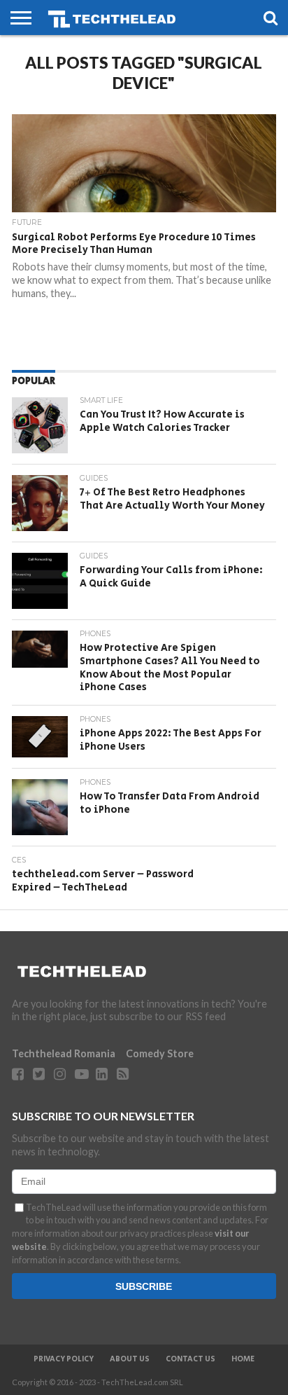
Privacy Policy (64, 1359)
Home (242, 1359)
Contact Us (190, 1359)
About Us (130, 1359)
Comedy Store (160, 1053)
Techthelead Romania (63, 1053)
